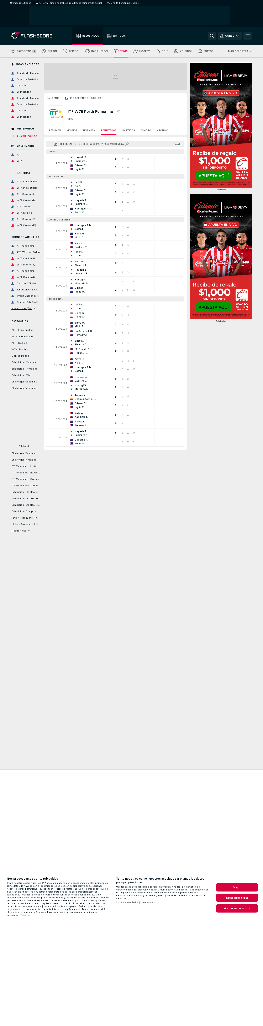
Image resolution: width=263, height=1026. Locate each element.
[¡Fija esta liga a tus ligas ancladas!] (118, 111)
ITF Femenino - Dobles (85, 98)
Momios (72, 130)
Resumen (55, 130)
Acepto (237, 887)
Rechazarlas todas (237, 897)
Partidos (128, 130)
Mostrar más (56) (21, 308)
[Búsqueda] (212, 36)
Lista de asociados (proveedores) (136, 902)
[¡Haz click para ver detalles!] (115, 163)
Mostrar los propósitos (237, 908)
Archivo (162, 130)
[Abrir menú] (247, 36)
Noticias (89, 130)
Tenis (55, 98)
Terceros (25, 915)
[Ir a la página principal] (34, 35)
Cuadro (146, 130)
